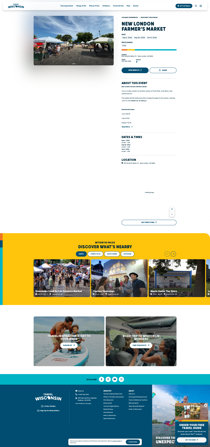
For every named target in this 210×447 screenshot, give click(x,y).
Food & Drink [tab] (112, 254)
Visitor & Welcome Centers (138, 400)
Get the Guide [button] (190, 440)
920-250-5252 (126, 61)
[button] (183, 6)
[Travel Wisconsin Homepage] (16, 6)
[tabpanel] (105, 274)
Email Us (81, 391)
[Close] (205, 405)
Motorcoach (107, 403)
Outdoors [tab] (127, 254)
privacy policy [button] (117, 441)
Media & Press (108, 409)
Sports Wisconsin (109, 418)
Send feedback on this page (83, 403)
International (108, 412)
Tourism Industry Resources (112, 394)
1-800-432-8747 (83, 394)
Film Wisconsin (108, 400)
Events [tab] (81, 254)
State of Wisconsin (135, 409)
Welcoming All (133, 403)
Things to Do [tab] (95, 254)
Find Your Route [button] (140, 345)
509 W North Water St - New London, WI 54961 (137, 56)
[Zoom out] (172, 214)
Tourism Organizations (111, 406)
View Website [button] (134, 70)
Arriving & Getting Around (138, 397)
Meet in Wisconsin (109, 415)
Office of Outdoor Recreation (113, 397)
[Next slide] (110, 40)
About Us (132, 394)
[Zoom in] (172, 209)
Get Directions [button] (147, 222)
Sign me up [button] (67, 345)
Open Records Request (136, 406)
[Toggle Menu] (199, 6)
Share (164, 70)
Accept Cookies (133, 442)
